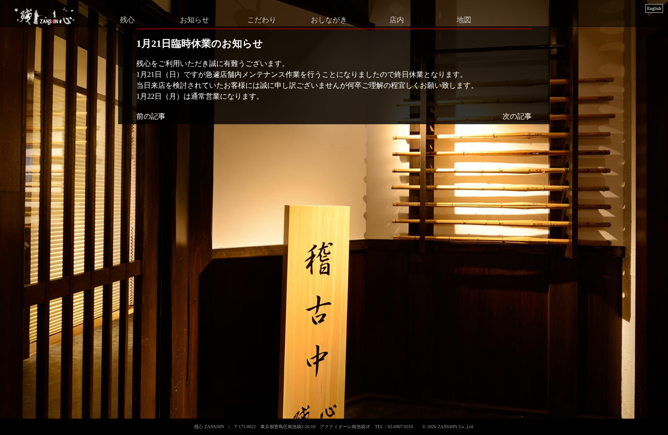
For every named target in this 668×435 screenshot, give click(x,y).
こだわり (261, 19)
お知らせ (194, 19)
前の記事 (150, 116)
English (654, 8)
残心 (127, 19)
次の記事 (517, 116)
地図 (464, 19)
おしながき (329, 19)
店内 (396, 19)
